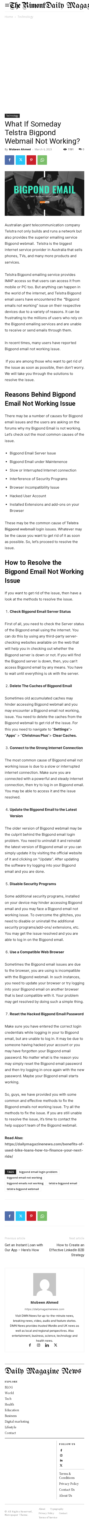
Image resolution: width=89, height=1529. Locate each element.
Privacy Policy (69, 1484)
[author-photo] (44, 1296)
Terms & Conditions (67, 1476)
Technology (25, 17)
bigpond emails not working (25, 1183)
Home (9, 17)
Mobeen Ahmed (20, 149)
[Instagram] (40, 1345)
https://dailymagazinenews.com (44, 1309)
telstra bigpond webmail (23, 1189)
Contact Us (67, 1489)
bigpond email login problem (38, 1172)
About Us (65, 1495)
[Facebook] (9, 160)
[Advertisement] (44, 67)
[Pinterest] (31, 160)
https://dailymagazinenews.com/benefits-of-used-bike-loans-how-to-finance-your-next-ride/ (44, 1150)
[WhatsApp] (42, 160)
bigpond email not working (24, 1177)
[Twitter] (20, 160)
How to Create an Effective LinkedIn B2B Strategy (66, 1250)
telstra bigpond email (63, 1183)
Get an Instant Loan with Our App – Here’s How (24, 1247)
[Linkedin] (49, 1345)
